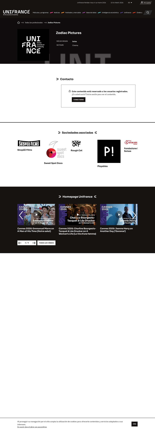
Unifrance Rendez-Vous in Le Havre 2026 (91, 3)
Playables (102, 166)
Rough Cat (76, 150)
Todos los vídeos (46, 243)
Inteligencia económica (110, 13)
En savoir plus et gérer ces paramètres (32, 427)
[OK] (134, 424)
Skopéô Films (24, 150)
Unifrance (127, 13)
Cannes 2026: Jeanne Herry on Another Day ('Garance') (116, 230)
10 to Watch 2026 (117, 3)
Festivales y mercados (73, 13)
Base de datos (91, 13)
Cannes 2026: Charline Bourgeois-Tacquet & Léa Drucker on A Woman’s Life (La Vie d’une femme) (77, 231)
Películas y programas (41, 13)
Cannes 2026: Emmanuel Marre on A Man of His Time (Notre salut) (35, 230)
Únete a (139, 13)
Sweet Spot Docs (53, 163)
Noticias (57, 13)
